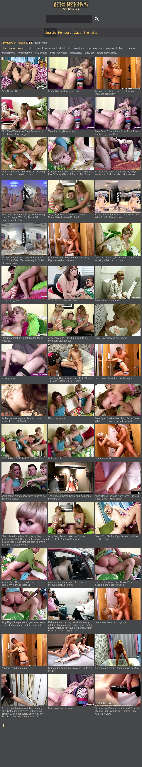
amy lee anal (41, 52)
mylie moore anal (58, 52)
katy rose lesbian (127, 47)
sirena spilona (8, 52)
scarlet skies (76, 52)
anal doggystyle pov (107, 52)
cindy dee (89, 52)
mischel (39, 47)
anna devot (51, 47)
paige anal (111, 47)
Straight (50, 32)
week (45, 42)
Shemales (90, 32)
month (37, 42)
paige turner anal (95, 47)
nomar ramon (25, 52)
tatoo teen (79, 47)
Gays (77, 32)
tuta (30, 47)
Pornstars (65, 32)
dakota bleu (65, 47)
